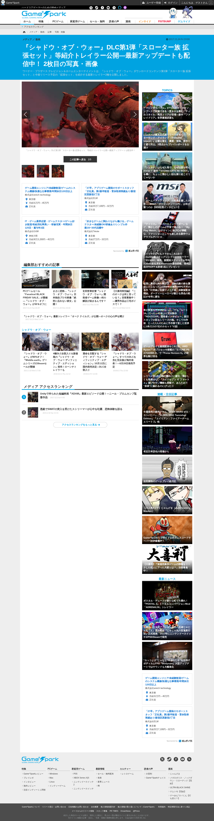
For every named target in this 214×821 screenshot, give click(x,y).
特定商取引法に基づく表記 (179, 807)
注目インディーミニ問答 (35, 790)
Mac (51, 778)
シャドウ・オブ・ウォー (36, 329)
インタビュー (30, 782)
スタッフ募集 (101, 811)
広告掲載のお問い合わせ (78, 807)
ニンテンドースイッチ (84, 789)
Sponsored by (118, 251)
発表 (100, 778)
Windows (53, 774)
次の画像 (134, 114)
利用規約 (162, 807)
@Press (136, 811)
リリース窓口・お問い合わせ (54, 807)
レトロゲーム (128, 774)
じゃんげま (175, 774)
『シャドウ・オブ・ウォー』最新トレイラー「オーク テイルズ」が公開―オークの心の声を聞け (73, 317)
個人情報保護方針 (108, 807)
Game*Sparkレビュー (33, 774)
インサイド (145, 21)
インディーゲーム (57, 786)
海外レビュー (30, 786)
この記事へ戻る (80, 159)
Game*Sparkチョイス (156, 778)
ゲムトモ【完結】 (178, 791)
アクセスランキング (34, 26)
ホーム (27, 21)
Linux (52, 782)
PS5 (75, 774)
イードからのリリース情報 (83, 811)
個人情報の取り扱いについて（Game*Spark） (137, 807)
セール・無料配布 (106, 774)
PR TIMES (114, 811)
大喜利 (149, 774)
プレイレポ (29, 778)
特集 (41, 21)
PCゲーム (58, 21)
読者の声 (114, 21)
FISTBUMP (164, 21)
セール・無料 (97, 21)
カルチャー (125, 769)
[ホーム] (24, 32)
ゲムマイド (184, 21)
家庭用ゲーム (77, 21)
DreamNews (126, 811)
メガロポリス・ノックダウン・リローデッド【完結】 (181, 781)
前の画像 (26, 114)
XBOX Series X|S (81, 778)
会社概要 (94, 807)
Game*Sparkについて (31, 807)
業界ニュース (104, 782)
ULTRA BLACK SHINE (180, 787)
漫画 (128, 21)
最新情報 (100, 769)
